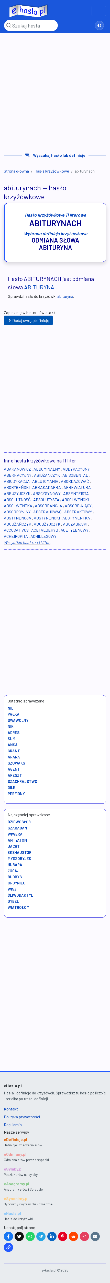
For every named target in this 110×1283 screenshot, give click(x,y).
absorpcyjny (17, 511)
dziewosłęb (19, 822)
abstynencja (17, 517)
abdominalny (47, 469)
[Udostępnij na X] (19, 1236)
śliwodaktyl (20, 895)
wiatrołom (18, 907)
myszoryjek (19, 858)
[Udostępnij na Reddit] (73, 1236)
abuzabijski (75, 523)
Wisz (12, 889)
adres (13, 732)
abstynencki (47, 517)
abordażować (75, 481)
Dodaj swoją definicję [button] (30, 320)
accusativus (16, 530)
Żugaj (13, 870)
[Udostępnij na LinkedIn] (52, 1236)
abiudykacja (17, 481)
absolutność (17, 499)
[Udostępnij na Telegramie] (41, 1236)
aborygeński (17, 487)
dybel (13, 901)
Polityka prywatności (22, 1116)
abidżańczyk (47, 475)
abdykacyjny (76, 469)
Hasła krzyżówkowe (52, 170)
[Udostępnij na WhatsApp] (30, 1236)
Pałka (13, 714)
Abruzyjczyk (17, 493)
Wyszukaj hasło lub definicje (59, 155)
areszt (15, 775)
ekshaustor (19, 852)
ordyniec (16, 883)
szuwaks (16, 763)
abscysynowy (47, 493)
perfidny (16, 793)
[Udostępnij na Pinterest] (62, 1236)
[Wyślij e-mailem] (95, 1236)
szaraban (17, 828)
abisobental (75, 475)
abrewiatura (77, 487)
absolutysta (46, 499)
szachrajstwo (22, 781)
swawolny (18, 720)
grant (14, 751)
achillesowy (43, 536)
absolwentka (18, 505)
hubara (15, 864)
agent (14, 769)
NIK (11, 726)
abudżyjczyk (47, 523)
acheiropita (16, 536)
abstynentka (76, 517)
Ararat (15, 757)
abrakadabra (46, 487)
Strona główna (16, 170)
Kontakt (11, 1108)
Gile (11, 787)
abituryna (39, 287)
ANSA (13, 744)
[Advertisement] (55, 91)
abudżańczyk (17, 523)
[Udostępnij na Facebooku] (8, 1236)
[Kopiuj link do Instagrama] (84, 1236)
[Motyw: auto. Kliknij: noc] (99, 25)
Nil (10, 708)
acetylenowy (75, 530)
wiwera (15, 834)
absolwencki (75, 499)
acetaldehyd (44, 530)
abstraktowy (78, 511)
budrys (15, 877)
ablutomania (45, 481)
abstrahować (47, 511)
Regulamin (13, 1124)
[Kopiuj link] (8, 1247)
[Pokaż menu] (99, 11)
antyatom (17, 840)
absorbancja (48, 505)
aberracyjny (17, 475)
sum (11, 738)
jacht (14, 846)
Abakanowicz (17, 469)
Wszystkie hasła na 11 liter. (27, 542)
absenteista (76, 493)
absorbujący (78, 505)
